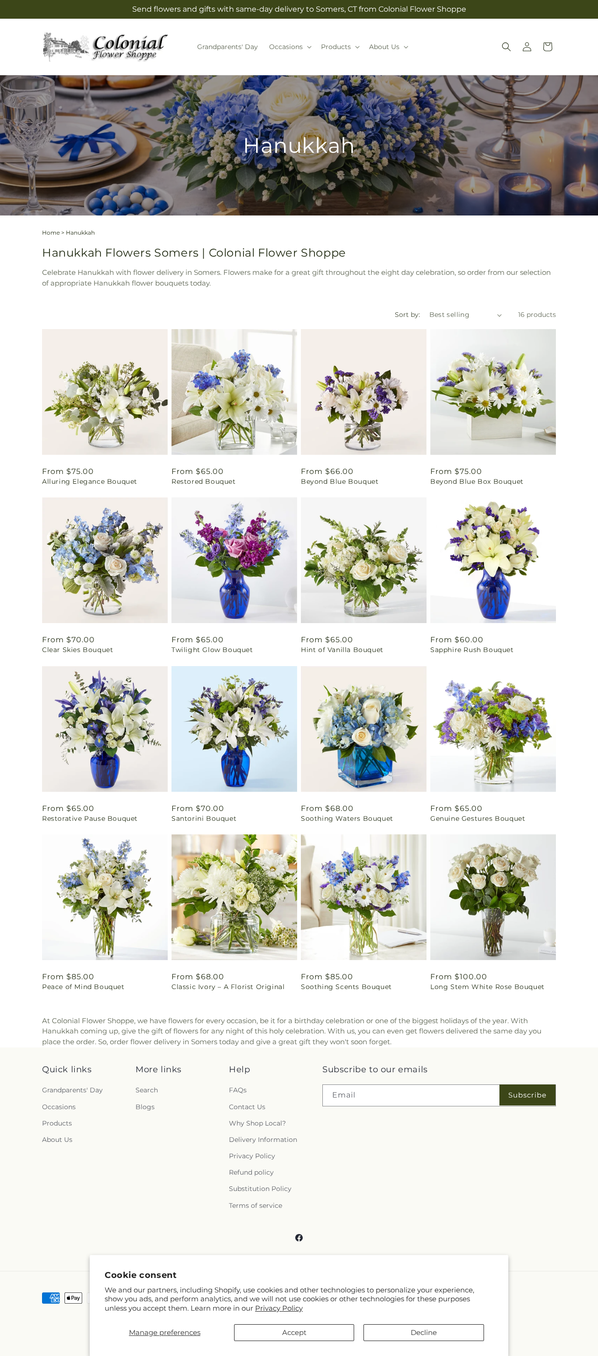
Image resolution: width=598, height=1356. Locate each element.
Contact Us (247, 1107)
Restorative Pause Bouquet (90, 818)
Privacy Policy (279, 1308)
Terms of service (255, 1205)
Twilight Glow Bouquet (212, 650)
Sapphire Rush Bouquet (472, 650)
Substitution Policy (260, 1188)
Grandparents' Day (72, 1090)
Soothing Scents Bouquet (346, 987)
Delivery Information (263, 1139)
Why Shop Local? (257, 1123)
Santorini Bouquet (203, 818)
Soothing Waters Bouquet (347, 818)
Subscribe (527, 1095)
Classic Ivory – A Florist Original (228, 987)
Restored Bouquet (203, 481)
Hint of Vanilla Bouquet (342, 650)
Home (51, 232)
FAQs (238, 1090)
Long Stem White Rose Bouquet (487, 987)
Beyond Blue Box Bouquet (477, 481)
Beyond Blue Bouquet (339, 481)
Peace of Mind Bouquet (83, 987)
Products (57, 1123)
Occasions (59, 1107)
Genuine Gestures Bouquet (477, 818)
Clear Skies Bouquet (77, 650)
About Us (57, 1139)
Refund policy (251, 1172)
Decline (424, 1332)
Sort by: (407, 314)
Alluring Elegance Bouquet (89, 481)
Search (146, 1090)
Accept (294, 1332)
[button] (289, 47)
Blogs (145, 1107)
